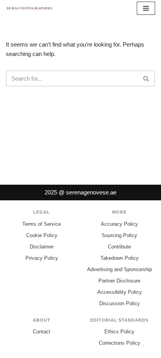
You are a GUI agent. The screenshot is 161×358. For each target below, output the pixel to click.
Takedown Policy (119, 258)
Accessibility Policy (119, 292)
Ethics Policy (119, 332)
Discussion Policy (119, 303)
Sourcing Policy (119, 235)
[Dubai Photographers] (29, 8)
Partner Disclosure (119, 281)
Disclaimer (42, 247)
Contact (41, 332)
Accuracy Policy (119, 224)
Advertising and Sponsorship (119, 269)
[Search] (146, 78)
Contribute (119, 247)
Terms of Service (41, 224)
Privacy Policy (41, 258)
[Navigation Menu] (146, 8)
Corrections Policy (119, 343)
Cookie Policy (41, 235)
